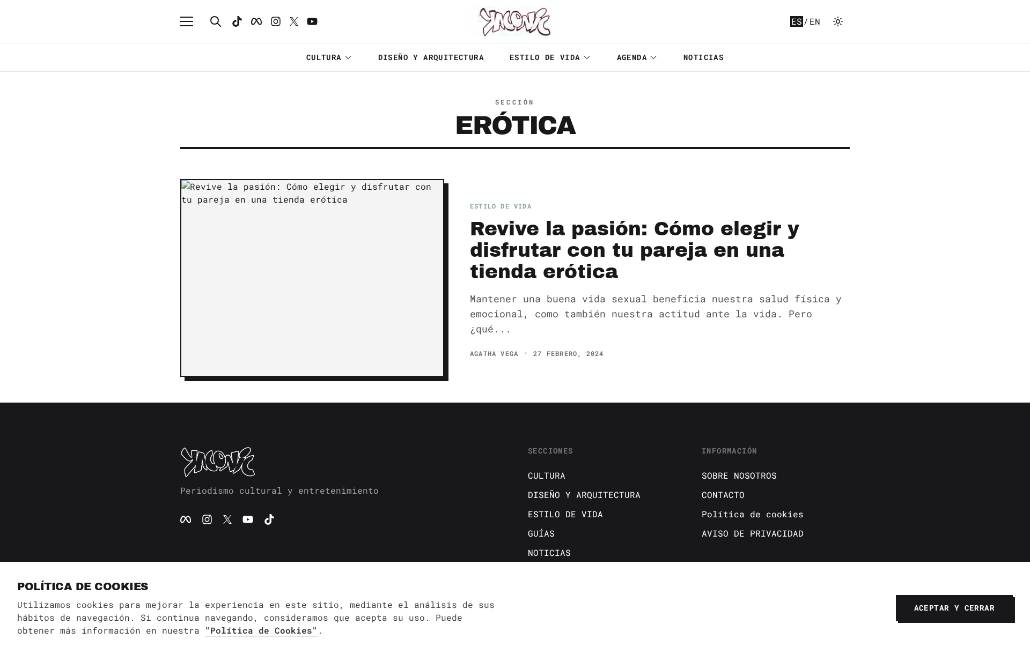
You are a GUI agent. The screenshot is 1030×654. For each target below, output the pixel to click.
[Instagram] (275, 21)
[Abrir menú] (192, 21)
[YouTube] (247, 519)
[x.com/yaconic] (294, 21)
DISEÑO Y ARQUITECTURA (431, 57)
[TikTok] (237, 21)
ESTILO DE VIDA (545, 57)
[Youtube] (312, 21)
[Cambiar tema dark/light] (838, 21)
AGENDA (632, 57)
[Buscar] (215, 21)
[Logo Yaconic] (515, 21)
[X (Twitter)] (227, 519)
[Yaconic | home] (341, 461)
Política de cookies (753, 513)
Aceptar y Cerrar (954, 608)
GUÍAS (541, 533)
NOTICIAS (703, 57)
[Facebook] (256, 21)
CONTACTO (723, 494)
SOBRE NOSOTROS (739, 475)
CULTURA (324, 57)
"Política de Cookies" (261, 630)
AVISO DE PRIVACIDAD (753, 533)
